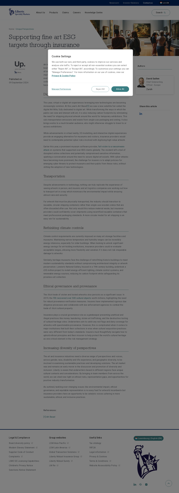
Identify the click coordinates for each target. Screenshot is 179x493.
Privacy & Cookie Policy (63, 76)
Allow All (120, 89)
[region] (90, 72)
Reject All (100, 89)
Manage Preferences (61, 89)
